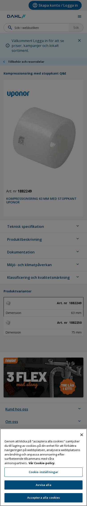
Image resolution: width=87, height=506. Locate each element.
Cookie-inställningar (43, 472)
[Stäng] (82, 435)
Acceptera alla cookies (43, 498)
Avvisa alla (43, 485)
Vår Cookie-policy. (42, 463)
